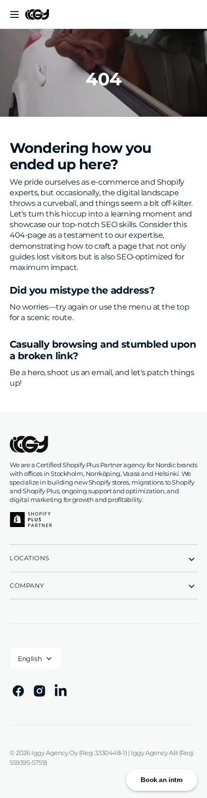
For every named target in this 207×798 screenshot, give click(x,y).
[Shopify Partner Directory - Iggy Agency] (31, 519)
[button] (14, 14)
